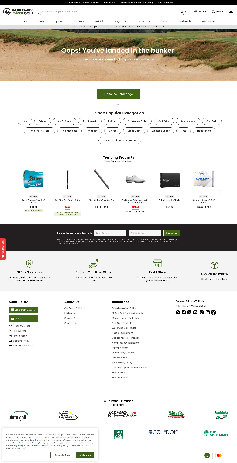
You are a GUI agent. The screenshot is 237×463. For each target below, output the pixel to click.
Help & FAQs (19, 330)
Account (220, 11)
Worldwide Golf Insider (124, 328)
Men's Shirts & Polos (39, 130)
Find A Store (70, 313)
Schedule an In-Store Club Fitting (137, 3)
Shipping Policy (21, 340)
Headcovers (204, 130)
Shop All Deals (119, 372)
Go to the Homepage (118, 94)
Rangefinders (188, 121)
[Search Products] (183, 12)
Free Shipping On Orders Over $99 (83, 27)
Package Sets (69, 130)
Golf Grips (163, 121)
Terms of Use (38, 445)
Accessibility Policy (122, 362)
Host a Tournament (122, 333)
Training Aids (90, 121)
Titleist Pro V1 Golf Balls (169, 200)
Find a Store (109, 3)
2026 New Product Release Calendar (81, 3)
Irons (25, 121)
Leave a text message (25, 310)
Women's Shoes (161, 130)
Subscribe (171, 233)
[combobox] (112, 12)
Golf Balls (212, 121)
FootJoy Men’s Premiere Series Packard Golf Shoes (135, 201)
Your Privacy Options (123, 352)
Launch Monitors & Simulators (119, 140)
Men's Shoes (64, 121)
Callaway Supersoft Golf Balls (203, 201)
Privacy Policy (73, 244)
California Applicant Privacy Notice (130, 367)
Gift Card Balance (22, 345)
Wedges (93, 130)
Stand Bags (134, 130)
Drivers (42, 121)
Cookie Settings (62, 455)
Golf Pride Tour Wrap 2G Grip (67, 200)
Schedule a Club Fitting (124, 308)
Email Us (18, 318)
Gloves (112, 130)
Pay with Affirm (120, 347)
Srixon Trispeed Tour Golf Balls (33, 201)
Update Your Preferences (125, 337)
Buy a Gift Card (165, 3)
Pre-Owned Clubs (137, 121)
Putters (112, 121)
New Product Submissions (125, 342)
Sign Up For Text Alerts (158, 27)
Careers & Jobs (72, 318)
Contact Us (70, 323)
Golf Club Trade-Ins (122, 323)
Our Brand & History (75, 308)
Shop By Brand (120, 377)
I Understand (85, 455)
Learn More (118, 404)
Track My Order (21, 325)
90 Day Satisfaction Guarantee (128, 313)
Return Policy (20, 335)
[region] (50, 444)
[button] (200, 11)
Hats (183, 130)
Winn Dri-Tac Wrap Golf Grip (101, 200)
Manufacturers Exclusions (125, 318)
